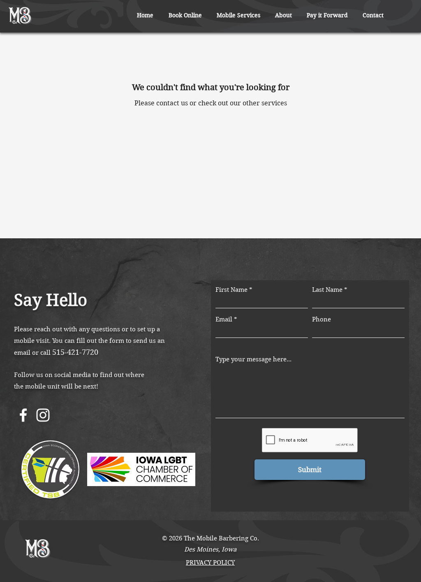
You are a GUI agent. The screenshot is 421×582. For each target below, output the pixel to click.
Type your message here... (253, 359)
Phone (321, 320)
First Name (231, 290)
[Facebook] (23, 415)
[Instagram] (43, 415)
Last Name (327, 290)
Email (223, 320)
